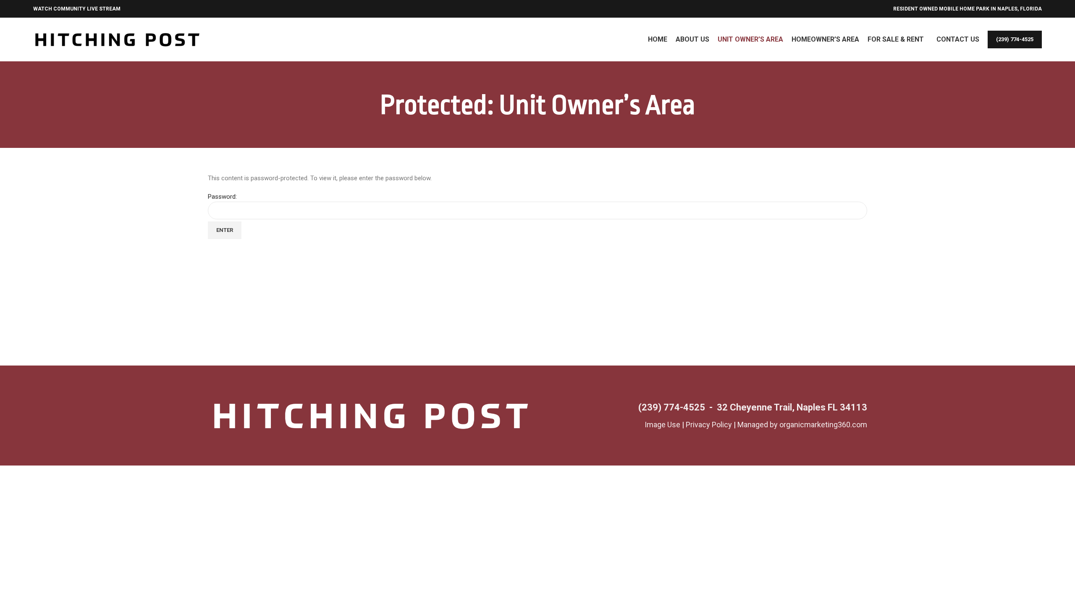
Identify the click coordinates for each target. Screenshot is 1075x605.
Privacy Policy (709, 424)
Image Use (662, 424)
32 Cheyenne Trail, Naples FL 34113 (792, 407)
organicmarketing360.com (823, 424)
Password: (222, 196)
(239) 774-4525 (1014, 39)
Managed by (758, 424)
